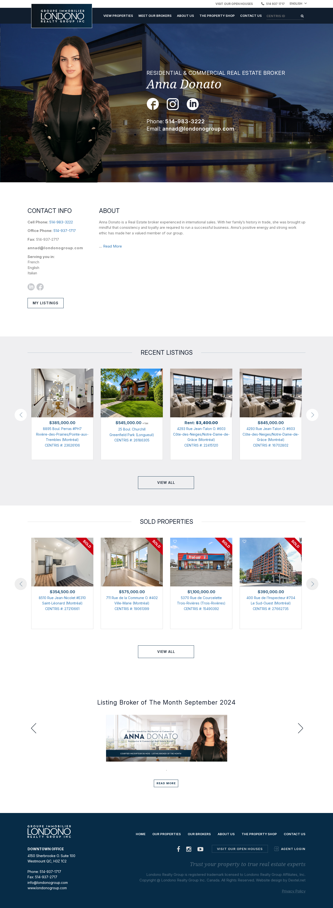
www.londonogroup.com (47, 888)
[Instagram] (189, 850)
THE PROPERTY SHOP (217, 16)
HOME (141, 834)
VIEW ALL (166, 482)
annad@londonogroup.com (55, 248)
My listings (46, 303)
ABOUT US (185, 16)
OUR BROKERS (199, 834)
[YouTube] (200, 850)
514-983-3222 (61, 222)
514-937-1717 (64, 230)
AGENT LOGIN (293, 849)
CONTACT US (251, 16)
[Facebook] (178, 850)
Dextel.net (296, 880)
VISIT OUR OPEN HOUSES (234, 4)
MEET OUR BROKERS (155, 16)
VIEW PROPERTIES (118, 16)
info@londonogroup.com (48, 882)
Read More (112, 246)
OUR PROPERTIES (166, 834)
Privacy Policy (293, 891)
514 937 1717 (275, 4)
